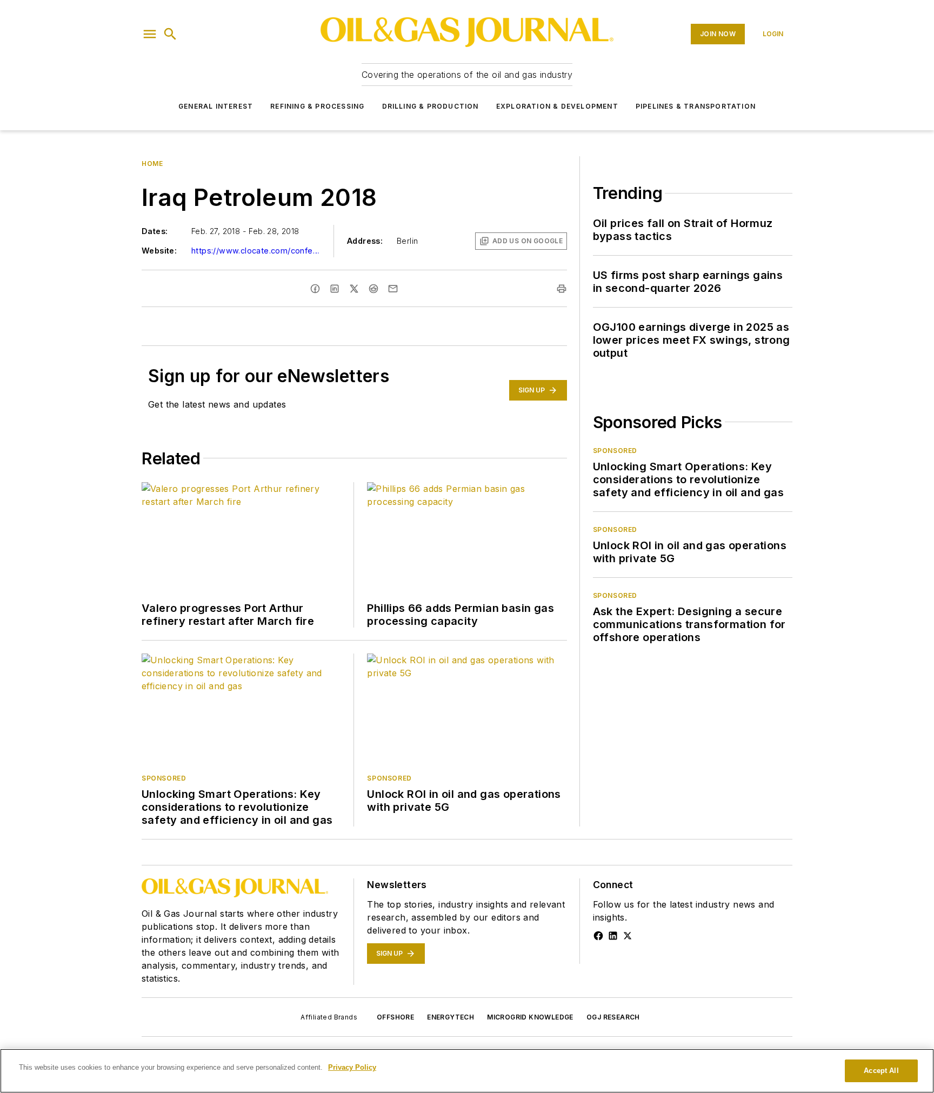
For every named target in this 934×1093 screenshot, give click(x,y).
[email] (393, 288)
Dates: (155, 231)
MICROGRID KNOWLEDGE (530, 1017)
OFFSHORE (395, 1017)
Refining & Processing (317, 106)
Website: (159, 250)
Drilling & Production (430, 106)
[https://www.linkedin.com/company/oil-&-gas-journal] (613, 935)
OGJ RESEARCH (613, 1017)
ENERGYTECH (450, 1017)
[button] (150, 34)
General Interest (215, 106)
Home (152, 163)
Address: (365, 240)
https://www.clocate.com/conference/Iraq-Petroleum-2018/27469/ (256, 250)
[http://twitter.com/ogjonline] (627, 935)
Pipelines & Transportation (696, 106)
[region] (467, 1071)
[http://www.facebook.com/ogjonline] (598, 935)
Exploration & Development (557, 106)
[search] (170, 34)
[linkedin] (334, 288)
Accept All (881, 1071)
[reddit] (373, 288)
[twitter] (354, 288)
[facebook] (315, 288)
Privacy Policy (352, 1067)
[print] (561, 288)
